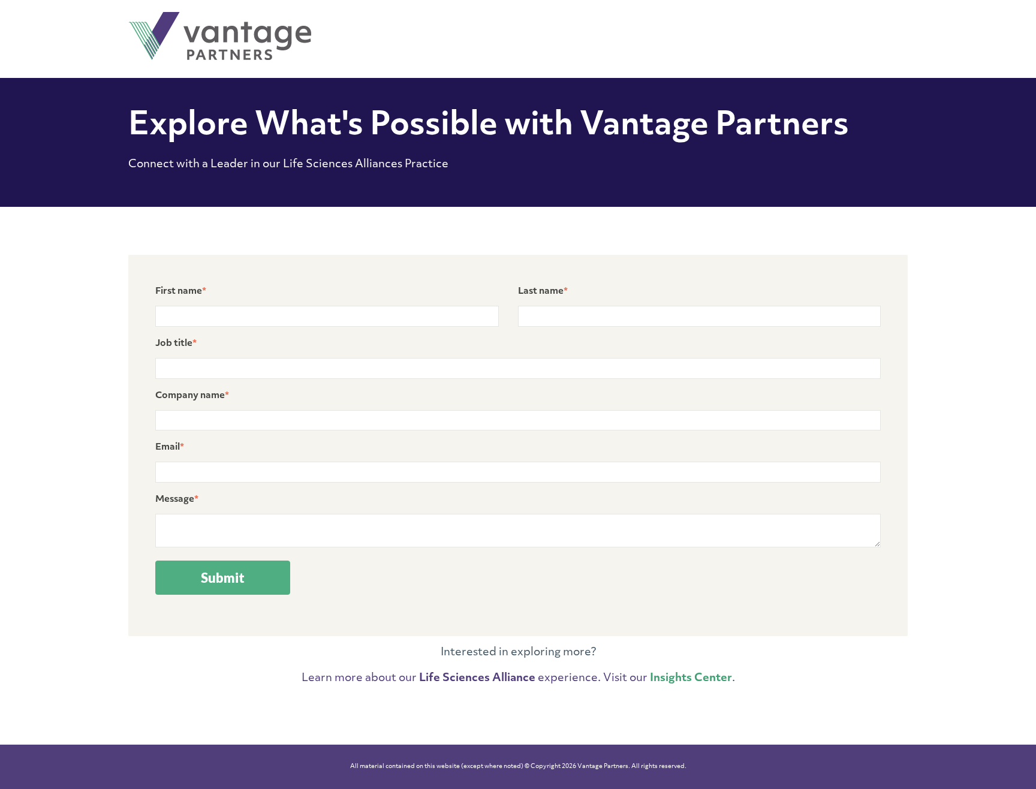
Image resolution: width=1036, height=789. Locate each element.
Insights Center (691, 678)
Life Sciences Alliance (477, 678)
